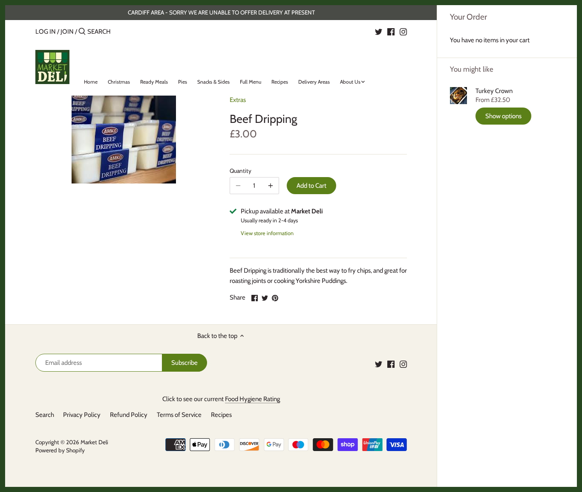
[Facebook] (391, 31)
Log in (45, 31)
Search (44, 415)
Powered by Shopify (60, 450)
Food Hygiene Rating (252, 399)
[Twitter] (378, 31)
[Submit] (82, 32)
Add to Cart (311, 185)
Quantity (240, 170)
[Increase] (270, 186)
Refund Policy (128, 415)
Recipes (221, 415)
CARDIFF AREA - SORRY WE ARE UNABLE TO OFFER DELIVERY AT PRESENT (221, 12)
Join (67, 31)
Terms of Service (179, 415)
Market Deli (94, 442)
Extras (238, 100)
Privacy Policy (82, 415)
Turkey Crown (494, 91)
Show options (503, 116)
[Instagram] (403, 31)
